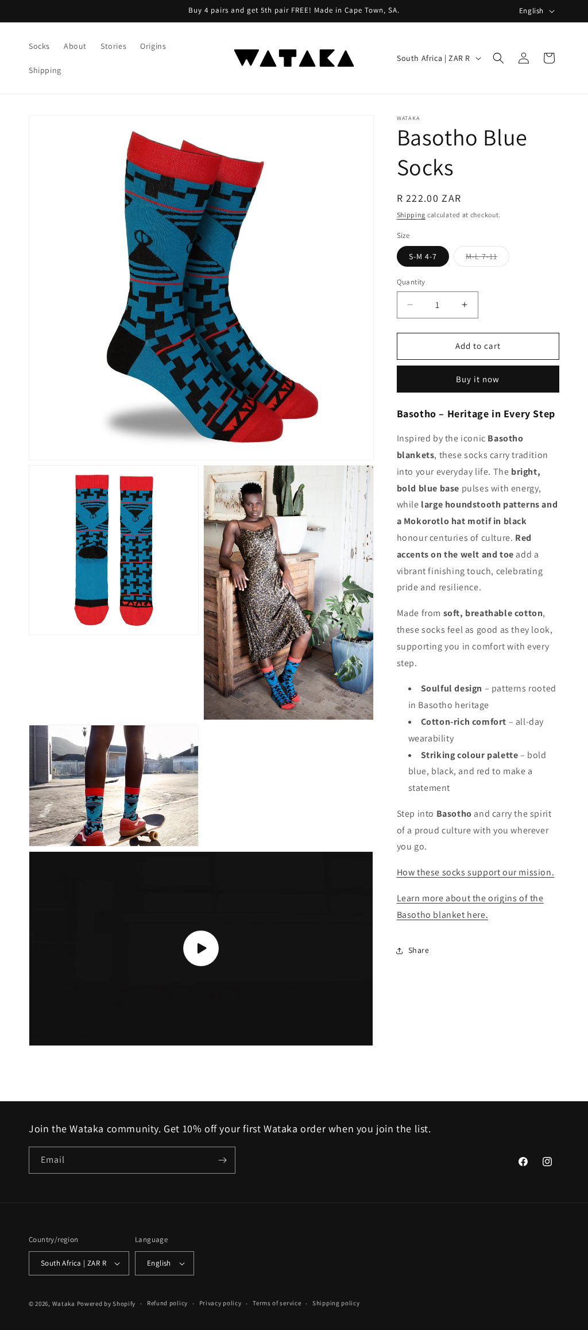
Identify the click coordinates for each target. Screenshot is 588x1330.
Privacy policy (220, 1303)
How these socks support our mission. (476, 872)
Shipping (411, 214)
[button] (498, 58)
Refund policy (167, 1303)
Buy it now (478, 379)
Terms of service (277, 1303)
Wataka (63, 1304)
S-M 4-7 (423, 256)
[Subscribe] (222, 1160)
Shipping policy (336, 1303)
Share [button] (419, 950)
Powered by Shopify (106, 1304)
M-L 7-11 (487, 259)
